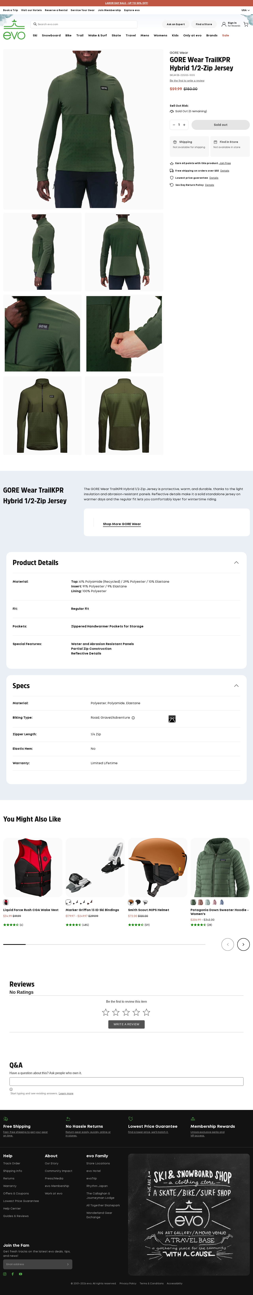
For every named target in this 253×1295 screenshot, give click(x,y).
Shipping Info (12, 1171)
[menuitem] (35, 35)
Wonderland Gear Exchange (99, 1215)
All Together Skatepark (103, 1205)
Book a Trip (10, 10)
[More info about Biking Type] (133, 717)
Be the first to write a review (187, 80)
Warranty (9, 1186)
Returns (8, 1178)
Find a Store (204, 24)
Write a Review (126, 1024)
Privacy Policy (128, 1284)
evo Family (97, 1156)
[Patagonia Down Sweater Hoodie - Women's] (220, 867)
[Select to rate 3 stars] (126, 1012)
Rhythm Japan (97, 1186)
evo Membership (57, 1186)
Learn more (66, 1093)
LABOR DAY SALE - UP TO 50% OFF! (126, 3)
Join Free (225, 163)
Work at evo (53, 1193)
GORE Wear (179, 52)
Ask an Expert (176, 24)
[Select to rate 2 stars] (116, 1012)
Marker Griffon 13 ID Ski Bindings (92, 910)
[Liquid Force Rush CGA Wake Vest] (32, 867)
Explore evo (132, 10)
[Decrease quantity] (174, 124)
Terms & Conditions (152, 1284)
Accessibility (174, 1284)
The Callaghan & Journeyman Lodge (100, 1195)
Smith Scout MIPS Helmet (148, 910)
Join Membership (109, 10)
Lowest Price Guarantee (21, 1201)
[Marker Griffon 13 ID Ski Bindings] (95, 867)
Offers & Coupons (16, 1193)
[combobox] (84, 24)
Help (7, 1156)
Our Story (51, 1163)
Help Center (12, 1209)
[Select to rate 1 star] (105, 1012)
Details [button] (224, 171)
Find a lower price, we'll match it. (148, 1132)
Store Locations (98, 1163)
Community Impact (58, 1171)
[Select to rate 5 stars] (146, 1012)
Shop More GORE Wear (122, 524)
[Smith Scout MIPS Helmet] (157, 867)
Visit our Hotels (31, 10)
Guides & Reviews (16, 1216)
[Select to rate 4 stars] (136, 1012)
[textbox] (126, 1081)
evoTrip (91, 1178)
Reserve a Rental (56, 10)
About (51, 1156)
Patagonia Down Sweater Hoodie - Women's (220, 912)
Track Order (11, 1163)
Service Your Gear (83, 10)
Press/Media (54, 1178)
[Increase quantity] (184, 124)
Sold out (221, 125)
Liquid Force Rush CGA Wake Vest (31, 910)
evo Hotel (93, 1171)
